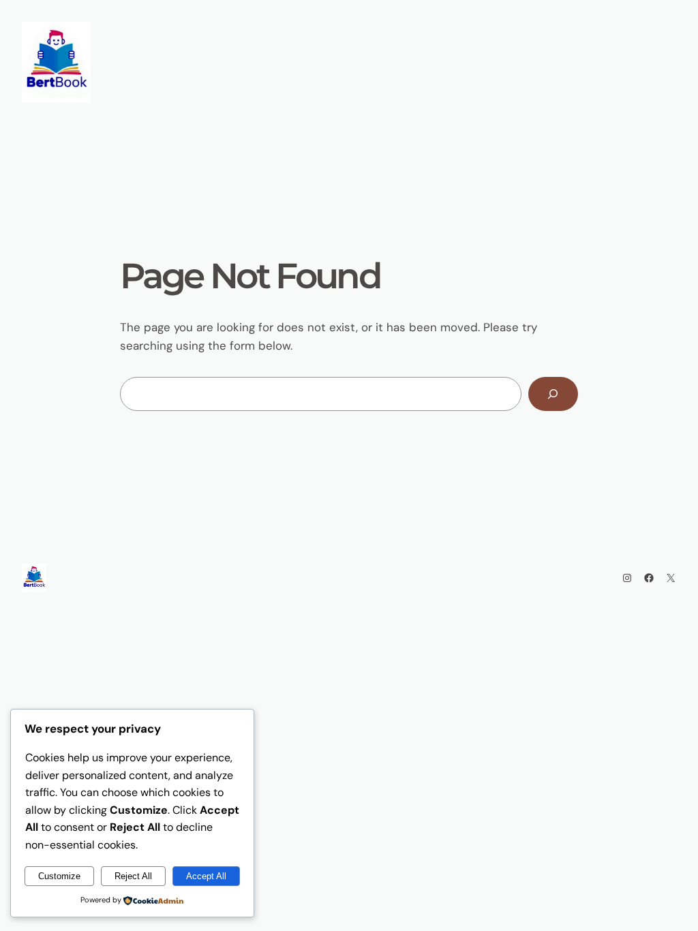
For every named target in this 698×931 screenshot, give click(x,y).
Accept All (206, 876)
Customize (59, 876)
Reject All (133, 876)
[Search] (553, 394)
